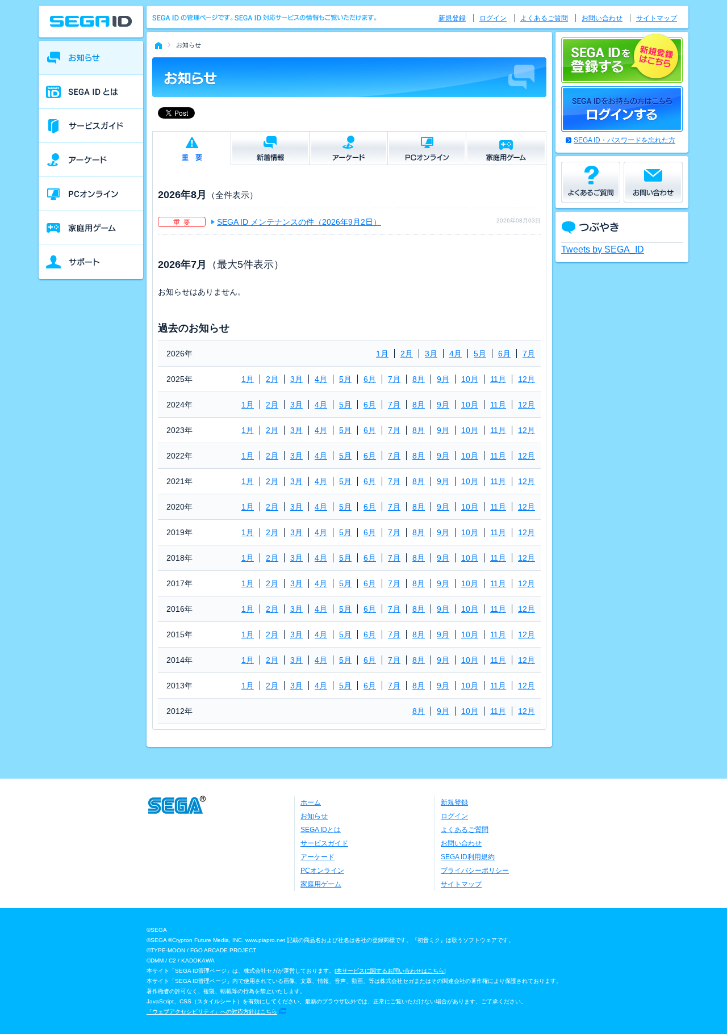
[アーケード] (91, 160)
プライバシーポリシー (475, 871)
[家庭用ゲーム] (91, 228)
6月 (504, 353)
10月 (469, 379)
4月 (455, 353)
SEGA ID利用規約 (468, 857)
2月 (406, 353)
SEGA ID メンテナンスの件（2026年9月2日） (299, 221)
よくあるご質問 (544, 18)
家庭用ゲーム (320, 884)
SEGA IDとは (320, 830)
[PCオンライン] (91, 194)
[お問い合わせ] (653, 182)
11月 (498, 379)
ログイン (493, 18)
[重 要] (192, 148)
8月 (418, 379)
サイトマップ (656, 18)
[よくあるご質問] (590, 182)
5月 (480, 353)
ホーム (310, 802)
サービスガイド (324, 843)
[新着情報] (270, 148)
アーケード (317, 857)
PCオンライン (322, 871)
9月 (443, 379)
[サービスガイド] (91, 126)
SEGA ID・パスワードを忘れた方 (624, 140)
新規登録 (452, 18)
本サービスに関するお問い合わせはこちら (390, 971)
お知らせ (314, 816)
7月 (529, 353)
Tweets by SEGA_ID (602, 249)
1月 (382, 353)
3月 (431, 353)
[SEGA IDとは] (91, 92)
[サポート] (91, 262)
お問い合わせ (602, 18)
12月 (526, 379)
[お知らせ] (91, 58)
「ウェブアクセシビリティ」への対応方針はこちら (212, 1011)
